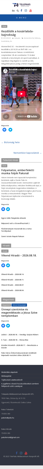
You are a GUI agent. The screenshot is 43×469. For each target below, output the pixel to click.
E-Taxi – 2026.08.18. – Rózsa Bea (14, 340)
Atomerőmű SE (29, 38)
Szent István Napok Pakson (12, 236)
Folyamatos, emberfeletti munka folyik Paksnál (17, 171)
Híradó (5, 251)
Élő (13, 10)
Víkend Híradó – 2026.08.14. (12, 274)
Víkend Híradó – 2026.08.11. (12, 280)
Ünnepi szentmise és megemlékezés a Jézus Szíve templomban (19, 312)
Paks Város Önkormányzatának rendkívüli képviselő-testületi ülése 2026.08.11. (18, 354)
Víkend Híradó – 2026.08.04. (12, 290)
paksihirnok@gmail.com (10, 437)
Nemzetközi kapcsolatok (27, 152)
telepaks (17, 38)
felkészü (37, 38)
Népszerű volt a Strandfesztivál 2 (15, 223)
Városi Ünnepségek (19, 305)
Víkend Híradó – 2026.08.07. (12, 285)
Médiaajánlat (6, 376)
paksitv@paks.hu (7, 418)
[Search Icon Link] (18, 11)
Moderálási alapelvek (9, 372)
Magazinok (6, 305)
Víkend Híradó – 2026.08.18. (19, 255)
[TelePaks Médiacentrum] (22, 4)
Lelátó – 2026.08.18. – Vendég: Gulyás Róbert (19, 334)
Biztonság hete (10, 142)
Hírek (4, 26)
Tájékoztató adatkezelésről (11, 380)
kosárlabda (5, 41)
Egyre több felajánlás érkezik (13, 218)
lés (11, 41)
